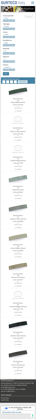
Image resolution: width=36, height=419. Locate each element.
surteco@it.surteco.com (8, 387)
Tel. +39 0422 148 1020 (7, 385)
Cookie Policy (5, 400)
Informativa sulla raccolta (11, 412)
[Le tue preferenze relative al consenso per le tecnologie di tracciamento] (32, 415)
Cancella (12, 20)
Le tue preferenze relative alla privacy (20, 408)
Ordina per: (29, 16)
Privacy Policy (5, 398)
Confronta (23, 82)
